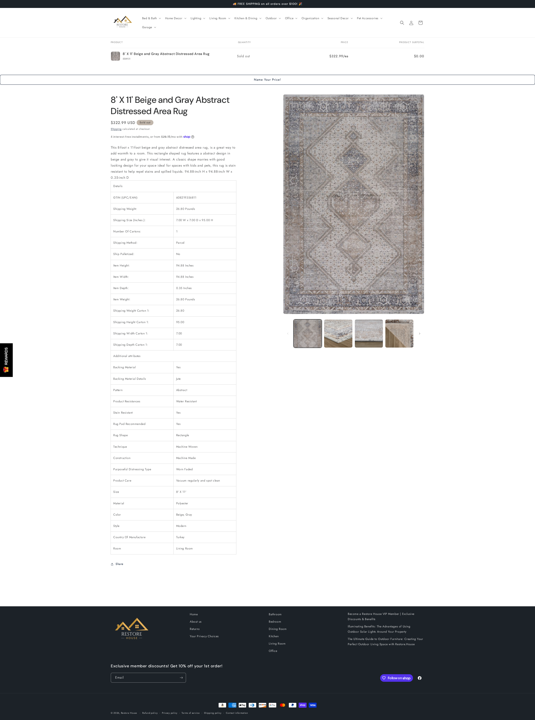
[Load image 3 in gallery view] (369, 333)
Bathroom (275, 614)
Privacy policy (169, 713)
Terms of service (191, 713)
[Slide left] (287, 333)
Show (6, 360)
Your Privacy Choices (204, 636)
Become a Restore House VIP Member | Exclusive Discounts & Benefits (381, 616)
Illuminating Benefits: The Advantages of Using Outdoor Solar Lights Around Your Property (379, 629)
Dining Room (278, 629)
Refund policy (150, 713)
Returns (195, 629)
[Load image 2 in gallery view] (338, 333)
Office (273, 651)
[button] (151, 18)
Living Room (277, 643)
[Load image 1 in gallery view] (307, 333)
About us (196, 621)
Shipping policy (213, 713)
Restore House (129, 713)
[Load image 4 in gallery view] (399, 333)
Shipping (116, 129)
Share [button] (119, 564)
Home (194, 614)
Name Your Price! (267, 79)
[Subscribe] (181, 678)
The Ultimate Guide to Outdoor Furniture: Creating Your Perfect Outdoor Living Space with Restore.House (385, 641)
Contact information (237, 713)
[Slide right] (419, 333)
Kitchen (274, 636)
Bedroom (275, 621)
